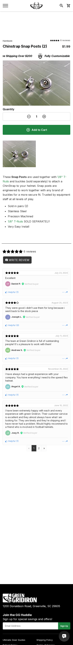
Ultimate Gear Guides (14, 640)
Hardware (7, 41)
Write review (18, 260)
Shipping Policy (44, 640)
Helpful (11, 292)
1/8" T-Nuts (15, 221)
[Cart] (68, 6)
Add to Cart (39, 130)
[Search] (61, 5)
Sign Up (64, 626)
